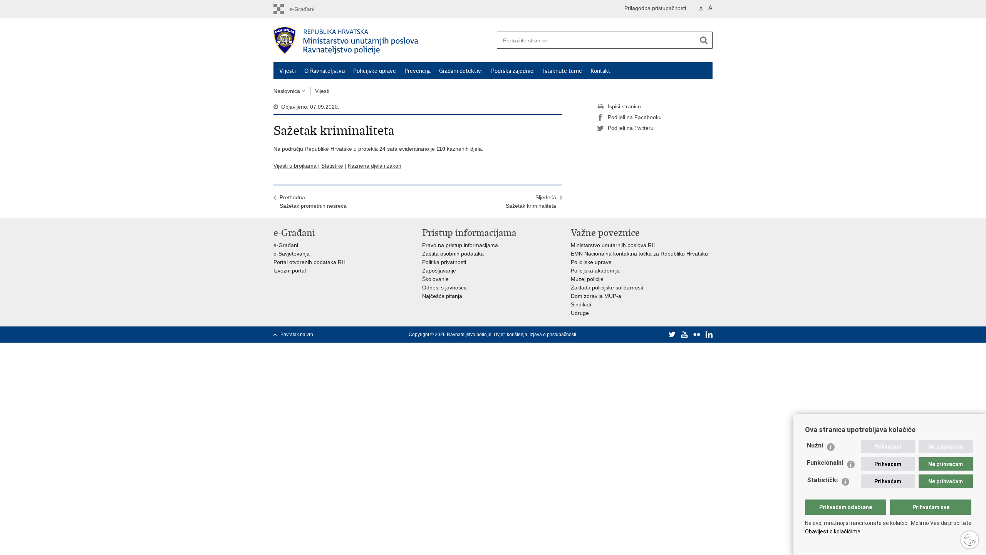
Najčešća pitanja (442, 296)
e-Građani (285, 245)
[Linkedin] (709, 334)
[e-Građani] (306, 9)
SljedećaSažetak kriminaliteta (531, 201)
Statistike (332, 166)
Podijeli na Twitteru (631, 128)
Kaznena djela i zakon (374, 166)
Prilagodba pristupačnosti (655, 8)
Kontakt (600, 70)
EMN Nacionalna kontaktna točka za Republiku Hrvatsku (639, 254)
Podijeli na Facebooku (635, 117)
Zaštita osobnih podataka (453, 254)
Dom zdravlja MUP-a (596, 296)
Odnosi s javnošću (444, 287)
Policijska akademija (595, 270)
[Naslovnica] (383, 40)
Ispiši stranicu (624, 106)
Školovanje (435, 279)
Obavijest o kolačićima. (833, 531)
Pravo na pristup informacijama (460, 245)
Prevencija (417, 70)
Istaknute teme (562, 70)
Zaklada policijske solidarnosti (607, 287)
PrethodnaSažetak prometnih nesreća (313, 201)
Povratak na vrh (296, 334)
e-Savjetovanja (291, 254)
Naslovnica (286, 91)
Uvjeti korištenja (510, 334)
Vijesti (287, 70)
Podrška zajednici (513, 70)
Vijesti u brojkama (295, 166)
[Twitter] (672, 334)
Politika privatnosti (444, 262)
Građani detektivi (461, 70)
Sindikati (581, 304)
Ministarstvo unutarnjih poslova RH (613, 245)
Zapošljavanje (439, 270)
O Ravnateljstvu (324, 70)
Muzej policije (587, 279)
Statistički (822, 480)
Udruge (580, 313)
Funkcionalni (825, 462)
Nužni (815, 445)
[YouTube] (684, 334)
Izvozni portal (289, 270)
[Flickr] (696, 334)
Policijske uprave (374, 70)
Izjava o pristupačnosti (553, 334)
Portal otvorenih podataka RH (309, 262)
